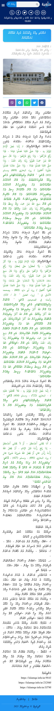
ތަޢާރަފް (34, 699)
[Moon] (12, 12)
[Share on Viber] (12, 102)
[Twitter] (24, 12)
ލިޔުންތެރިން (21, 699)
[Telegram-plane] (30, 12)
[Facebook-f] (18, 12)
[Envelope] (43, 12)
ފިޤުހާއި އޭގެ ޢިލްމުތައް (40, 50)
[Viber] (37, 12)
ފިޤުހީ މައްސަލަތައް (22, 50)
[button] (3, 5)
